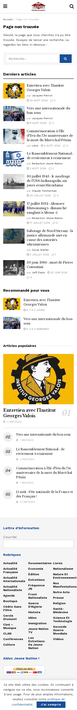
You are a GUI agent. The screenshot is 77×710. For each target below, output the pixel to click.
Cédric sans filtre (12, 608)
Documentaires (40, 563)
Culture (9, 644)
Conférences (13, 639)
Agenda (9, 595)
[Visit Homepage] (38, 6)
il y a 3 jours (35, 310)
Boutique (10, 601)
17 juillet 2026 (39, 222)
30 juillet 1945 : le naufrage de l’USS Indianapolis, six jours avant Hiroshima (48, 180)
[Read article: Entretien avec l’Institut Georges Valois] (14, 91)
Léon (35, 145)
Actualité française (10, 570)
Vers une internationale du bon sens (43, 434)
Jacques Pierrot (42, 95)
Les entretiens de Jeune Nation (36, 643)
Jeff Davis (38, 272)
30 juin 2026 (58, 272)
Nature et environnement (65, 575)
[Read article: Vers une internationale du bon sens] (14, 113)
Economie (35, 568)
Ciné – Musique (9, 626)
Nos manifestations (65, 584)
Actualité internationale (14, 579)
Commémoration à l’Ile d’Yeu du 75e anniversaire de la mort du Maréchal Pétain (50, 135)
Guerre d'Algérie (35, 604)
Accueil (8, 19)
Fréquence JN (36, 587)
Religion (59, 603)
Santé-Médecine (60, 610)
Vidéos (58, 639)
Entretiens (36, 579)
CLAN (7, 633)
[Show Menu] (5, 6)
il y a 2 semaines (37, 328)
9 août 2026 (52, 145)
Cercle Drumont (10, 617)
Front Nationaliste (37, 596)
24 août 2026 (38, 100)
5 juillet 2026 (39, 254)
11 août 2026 (37, 123)
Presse (58, 597)
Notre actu (61, 592)
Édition (33, 574)
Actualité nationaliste (12, 588)
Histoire (34, 612)
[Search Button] (72, 6)
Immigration (37, 623)
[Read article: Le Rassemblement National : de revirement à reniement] (14, 159)
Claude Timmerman (44, 190)
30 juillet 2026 (40, 195)
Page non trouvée (27, 19)
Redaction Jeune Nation (47, 163)
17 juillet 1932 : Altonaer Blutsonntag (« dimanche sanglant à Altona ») (47, 207)
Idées (32, 617)
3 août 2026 (37, 168)
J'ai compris (51, 704)
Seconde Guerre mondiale (60, 630)
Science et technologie (62, 619)
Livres (57, 563)
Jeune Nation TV (38, 630)
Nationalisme (63, 568)
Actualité (10, 563)
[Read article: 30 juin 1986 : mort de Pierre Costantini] (14, 267)
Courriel (10, 537)
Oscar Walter (40, 249)
